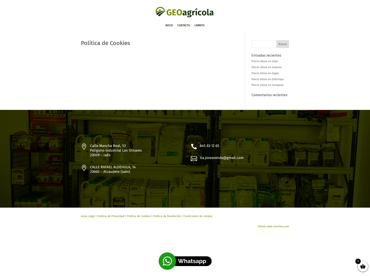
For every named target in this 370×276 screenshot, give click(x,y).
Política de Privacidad (111, 216)
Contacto (183, 25)
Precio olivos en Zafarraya (267, 79)
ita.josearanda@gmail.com (222, 157)
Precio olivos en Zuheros (266, 67)
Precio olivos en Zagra (265, 73)
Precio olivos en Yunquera (267, 85)
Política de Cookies (138, 216)
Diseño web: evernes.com (273, 226)
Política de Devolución (167, 216)
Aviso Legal (88, 216)
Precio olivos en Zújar (264, 61)
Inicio (169, 25)
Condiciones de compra (197, 216)
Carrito (199, 25)
